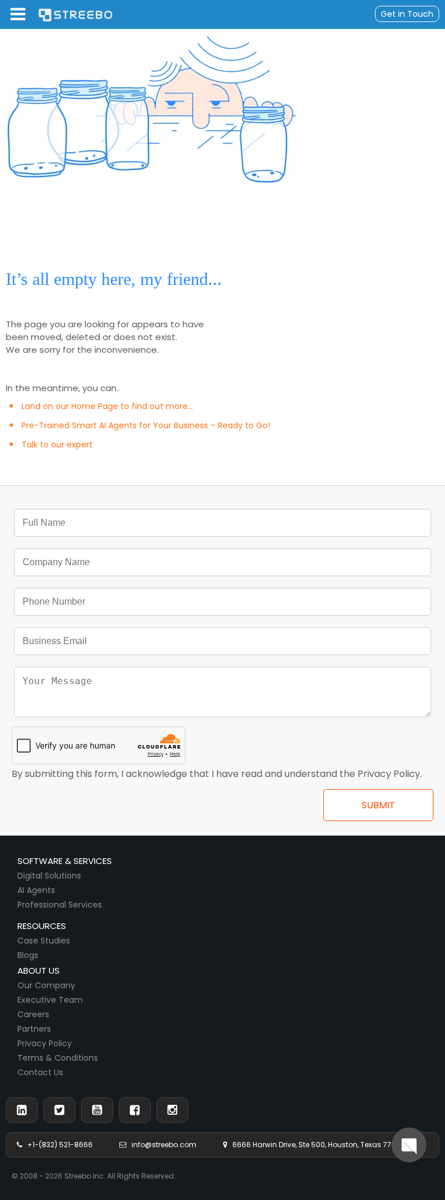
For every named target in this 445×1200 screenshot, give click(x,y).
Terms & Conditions (57, 1058)
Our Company (46, 985)
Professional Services (59, 904)
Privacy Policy (44, 1043)
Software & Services (64, 861)
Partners (34, 1029)
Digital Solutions (49, 875)
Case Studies (43, 940)
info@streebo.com (161, 1145)
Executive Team (50, 1000)
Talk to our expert (57, 444)
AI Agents (36, 890)
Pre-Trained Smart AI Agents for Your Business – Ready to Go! (145, 425)
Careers (33, 1014)
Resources (41, 926)
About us (38, 970)
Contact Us (40, 1072)
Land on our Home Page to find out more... (107, 406)
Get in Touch (407, 14)
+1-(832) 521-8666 (57, 1145)
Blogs (27, 955)
